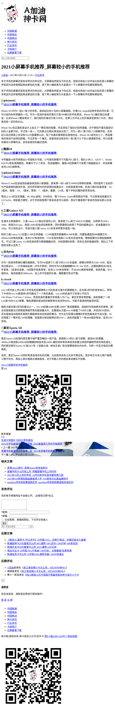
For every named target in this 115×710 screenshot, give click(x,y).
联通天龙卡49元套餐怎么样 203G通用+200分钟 (31, 547)
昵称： (5, 512)
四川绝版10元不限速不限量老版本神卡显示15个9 (52, 575)
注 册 (10, 600)
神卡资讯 (12, 42)
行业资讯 (12, 45)
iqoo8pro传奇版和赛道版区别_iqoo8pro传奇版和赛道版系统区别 (40, 482)
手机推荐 (23, 365)
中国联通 (12, 31)
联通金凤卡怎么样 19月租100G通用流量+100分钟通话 (35, 554)
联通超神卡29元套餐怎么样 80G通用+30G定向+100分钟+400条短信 (42, 543)
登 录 (4, 600)
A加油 (4, 75)
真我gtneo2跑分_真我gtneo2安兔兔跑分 (27, 468)
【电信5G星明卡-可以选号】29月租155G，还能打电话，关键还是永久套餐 (46, 540)
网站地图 (72, 636)
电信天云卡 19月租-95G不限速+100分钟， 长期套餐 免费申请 (39, 550)
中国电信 (12, 34)
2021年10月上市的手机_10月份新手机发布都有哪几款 (35, 475)
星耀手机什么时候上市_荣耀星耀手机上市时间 (31, 471)
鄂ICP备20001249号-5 (55, 636)
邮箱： (5, 516)
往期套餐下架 (14, 52)
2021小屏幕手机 (9, 365)
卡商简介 (12, 49)
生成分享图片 (8, 440)
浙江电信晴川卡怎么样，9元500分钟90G (44, 567)
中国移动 (12, 38)
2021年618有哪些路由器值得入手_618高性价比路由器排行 (37, 478)
